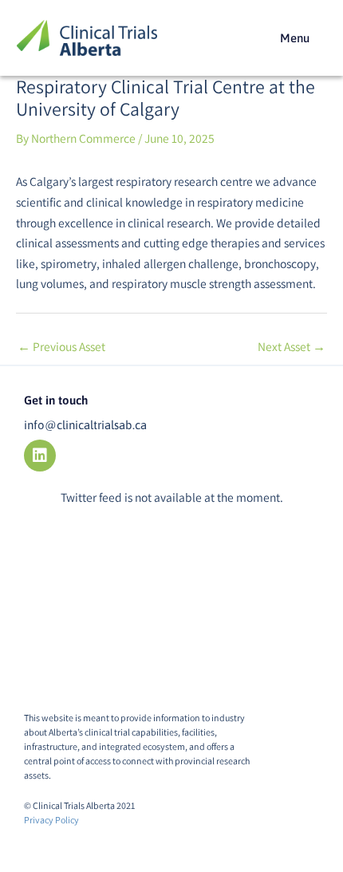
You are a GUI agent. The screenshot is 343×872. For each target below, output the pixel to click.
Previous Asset (61, 346)
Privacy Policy (51, 820)
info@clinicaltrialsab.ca (85, 425)
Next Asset (291, 346)
